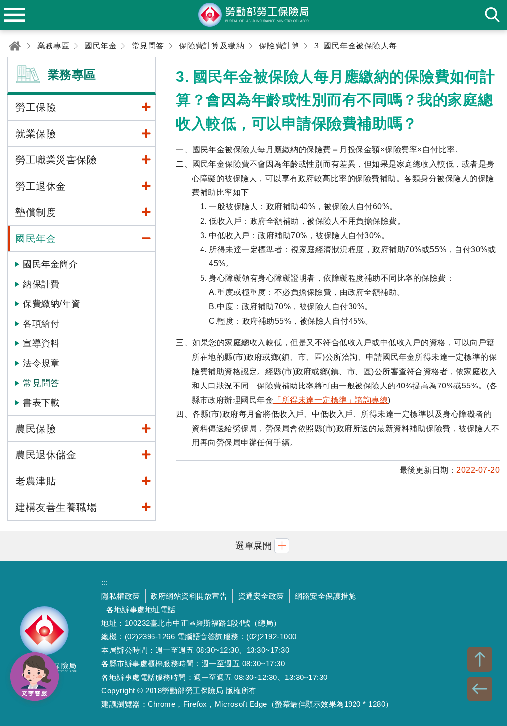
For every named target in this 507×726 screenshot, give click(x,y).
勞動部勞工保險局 (44, 643)
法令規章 (41, 363)
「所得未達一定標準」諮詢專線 (330, 400)
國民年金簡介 (50, 264)
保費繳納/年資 (52, 304)
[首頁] (14, 46)
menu (15, 15)
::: (104, 582)
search (492, 15)
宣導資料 (41, 343)
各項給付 (41, 324)
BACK (479, 689)
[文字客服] (34, 676)
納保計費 (41, 284)
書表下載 (41, 403)
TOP (479, 659)
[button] (253, 546)
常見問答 (41, 383)
